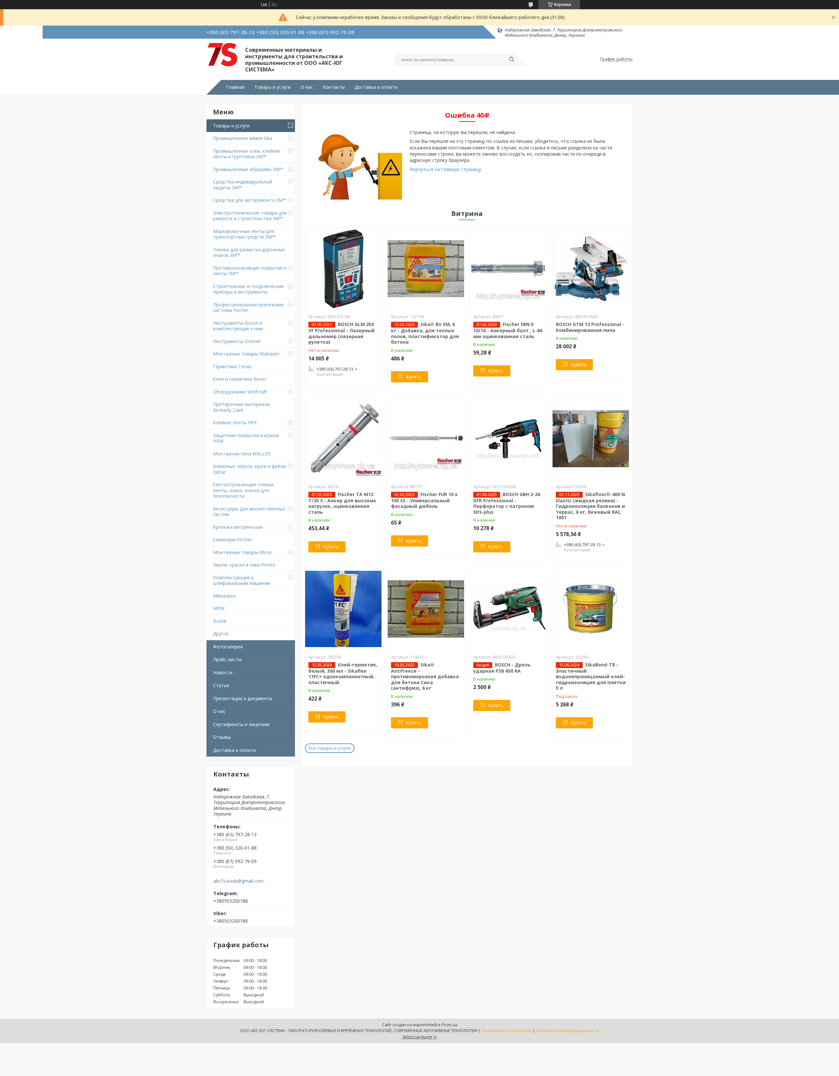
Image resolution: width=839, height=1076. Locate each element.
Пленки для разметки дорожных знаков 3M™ (249, 252)
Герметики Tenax (232, 366)
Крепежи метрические (238, 527)
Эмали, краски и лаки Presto (244, 565)
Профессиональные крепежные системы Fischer (248, 307)
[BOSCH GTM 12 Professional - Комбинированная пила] (591, 269)
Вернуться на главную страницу (445, 169)
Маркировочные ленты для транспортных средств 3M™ (244, 234)
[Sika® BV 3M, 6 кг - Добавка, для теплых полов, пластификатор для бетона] (426, 269)
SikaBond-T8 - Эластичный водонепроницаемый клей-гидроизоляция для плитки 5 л (591, 676)
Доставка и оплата (376, 87)
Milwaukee (224, 596)
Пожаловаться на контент (507, 1030)
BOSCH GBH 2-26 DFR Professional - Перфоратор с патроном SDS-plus (506, 503)
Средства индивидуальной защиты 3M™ (242, 185)
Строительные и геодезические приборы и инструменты (248, 289)
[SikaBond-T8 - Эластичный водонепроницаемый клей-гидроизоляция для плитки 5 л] (591, 609)
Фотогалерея (228, 647)
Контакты (334, 87)
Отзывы (222, 737)
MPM (218, 608)
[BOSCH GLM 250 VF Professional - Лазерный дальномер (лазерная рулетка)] (343, 269)
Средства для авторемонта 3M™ (249, 200)
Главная (235, 87)
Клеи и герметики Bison (239, 379)
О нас (307, 87)
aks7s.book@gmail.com (238, 881)
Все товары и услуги (330, 748)
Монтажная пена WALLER (242, 454)
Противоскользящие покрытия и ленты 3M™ (249, 271)
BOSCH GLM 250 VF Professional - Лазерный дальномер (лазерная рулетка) (341, 333)
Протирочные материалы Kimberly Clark (241, 407)
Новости (222, 672)
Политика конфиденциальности (567, 1030)
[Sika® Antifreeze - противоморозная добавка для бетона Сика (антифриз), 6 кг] (426, 609)
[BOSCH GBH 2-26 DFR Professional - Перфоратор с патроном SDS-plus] (508, 439)
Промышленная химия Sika (242, 138)
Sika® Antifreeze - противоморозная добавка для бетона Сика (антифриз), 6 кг (425, 676)
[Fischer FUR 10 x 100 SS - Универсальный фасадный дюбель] (426, 439)
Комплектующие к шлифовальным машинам (241, 580)
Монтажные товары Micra (242, 552)
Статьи (221, 685)
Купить (413, 377)
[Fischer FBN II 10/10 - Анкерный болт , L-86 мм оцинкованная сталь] (508, 269)
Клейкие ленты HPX (235, 422)
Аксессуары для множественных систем (249, 512)
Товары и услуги (272, 87)
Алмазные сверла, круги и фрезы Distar (249, 469)
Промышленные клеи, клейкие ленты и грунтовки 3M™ (246, 154)
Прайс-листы (227, 659)
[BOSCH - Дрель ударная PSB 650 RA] (508, 609)
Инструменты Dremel (237, 341)
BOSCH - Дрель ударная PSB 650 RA (502, 668)
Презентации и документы (242, 698)
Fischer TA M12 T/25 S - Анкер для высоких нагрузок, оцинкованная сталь (342, 503)
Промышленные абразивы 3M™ (248, 169)
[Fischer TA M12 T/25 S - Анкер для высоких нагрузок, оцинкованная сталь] (343, 439)
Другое (221, 633)
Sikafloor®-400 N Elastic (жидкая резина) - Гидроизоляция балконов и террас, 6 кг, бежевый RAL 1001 (590, 506)
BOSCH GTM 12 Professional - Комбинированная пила (590, 327)
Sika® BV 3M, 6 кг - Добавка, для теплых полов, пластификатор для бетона (425, 333)
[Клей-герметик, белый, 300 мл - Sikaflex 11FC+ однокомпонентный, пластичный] (343, 609)
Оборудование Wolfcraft (240, 392)
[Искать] (511, 60)
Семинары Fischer (232, 539)
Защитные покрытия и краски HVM (246, 438)
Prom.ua (449, 1025)
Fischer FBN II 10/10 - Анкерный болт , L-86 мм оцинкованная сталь (507, 330)
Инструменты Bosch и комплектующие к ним (238, 326)
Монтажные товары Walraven (246, 354)
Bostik (219, 621)
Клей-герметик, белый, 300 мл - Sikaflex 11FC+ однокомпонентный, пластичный (343, 673)
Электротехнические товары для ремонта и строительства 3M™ (250, 216)
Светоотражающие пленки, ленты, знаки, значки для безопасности (244, 490)
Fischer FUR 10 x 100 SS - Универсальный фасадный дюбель (424, 500)
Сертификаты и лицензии (241, 724)
